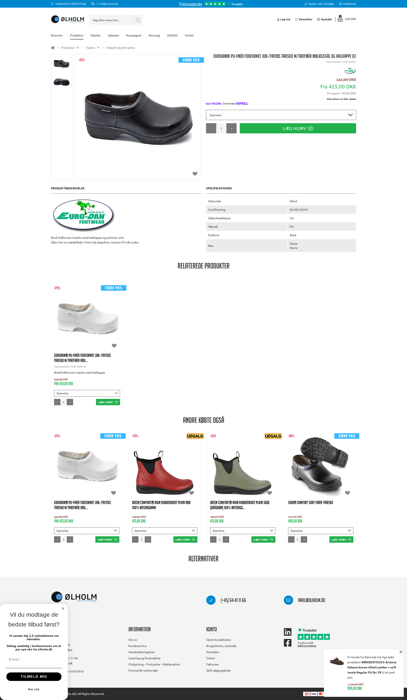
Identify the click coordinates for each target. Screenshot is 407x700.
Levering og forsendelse (144, 658)
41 (61, 325)
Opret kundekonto (218, 639)
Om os (132, 639)
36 (71, 316)
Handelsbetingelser (141, 652)
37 (82, 316)
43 (82, 325)
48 (92, 333)
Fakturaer (212, 664)
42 (71, 325)
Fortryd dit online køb (143, 670)
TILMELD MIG (34, 676)
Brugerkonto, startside (221, 646)
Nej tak (34, 689)
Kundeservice (137, 646)
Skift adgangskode (218, 670)
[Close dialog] (63, 608)
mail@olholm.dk (311, 601)
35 (61, 316)
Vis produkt (87, 303)
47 (82, 333)
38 (92, 316)
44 (92, 325)
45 (102, 325)
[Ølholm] (74, 597)
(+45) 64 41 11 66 (233, 601)
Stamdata (212, 652)
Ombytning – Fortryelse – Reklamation (154, 664)
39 (102, 316)
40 (113, 316)
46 (113, 325)
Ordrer (210, 658)
